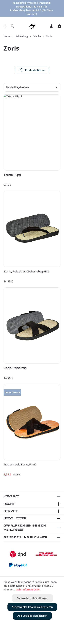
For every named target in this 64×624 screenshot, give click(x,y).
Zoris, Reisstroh (15, 368)
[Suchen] (12, 26)
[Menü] (4, 26)
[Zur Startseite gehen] (32, 26)
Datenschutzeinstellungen (32, 598)
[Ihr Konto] (51, 26)
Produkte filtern (34, 70)
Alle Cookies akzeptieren (32, 615)
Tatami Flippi (12, 175)
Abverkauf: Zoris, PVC (20, 464)
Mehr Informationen (27, 589)
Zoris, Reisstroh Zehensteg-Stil (26, 271)
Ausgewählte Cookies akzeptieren (32, 607)
